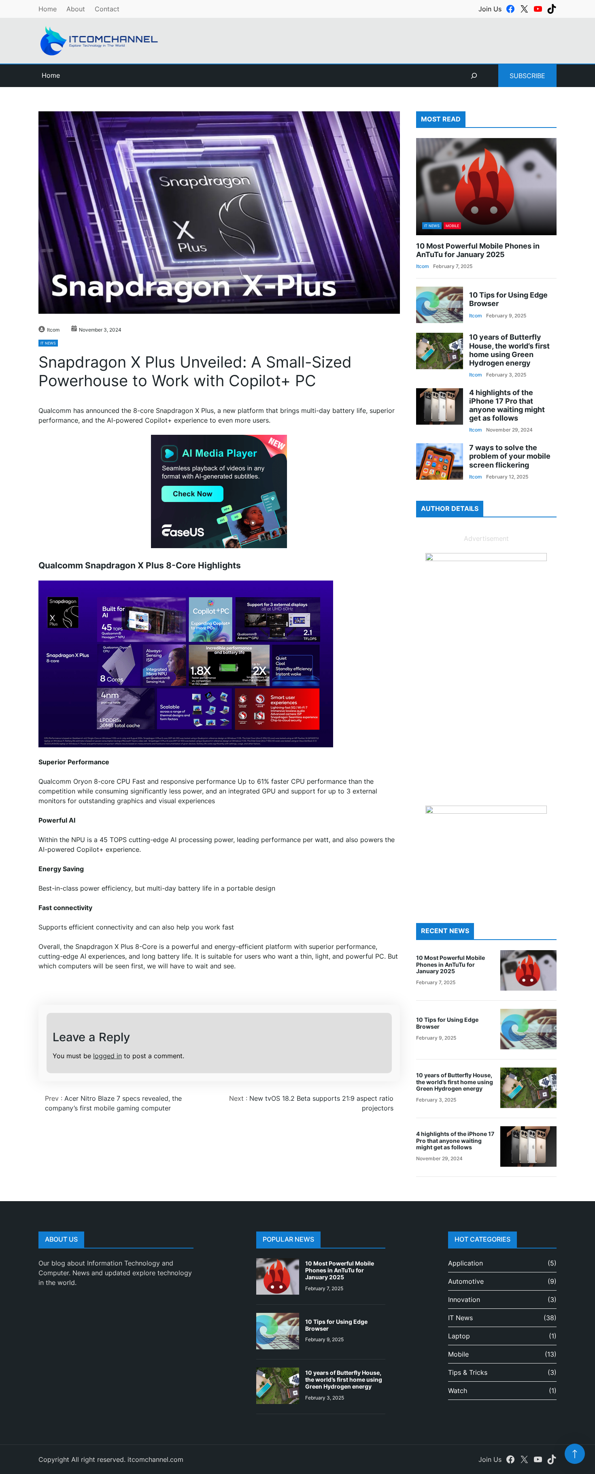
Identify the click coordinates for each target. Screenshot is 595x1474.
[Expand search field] (474, 75)
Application (465, 1263)
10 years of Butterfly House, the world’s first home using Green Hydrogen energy (509, 350)
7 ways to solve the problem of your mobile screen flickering (509, 456)
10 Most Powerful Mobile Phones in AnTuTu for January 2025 (478, 250)
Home (47, 9)
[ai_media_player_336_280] (219, 546)
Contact (107, 9)
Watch (457, 1391)
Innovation (464, 1299)
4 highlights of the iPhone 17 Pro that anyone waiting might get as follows (507, 405)
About (75, 9)
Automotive (466, 1281)
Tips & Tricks (467, 1372)
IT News (48, 343)
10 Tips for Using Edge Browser (508, 299)
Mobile (452, 225)
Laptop (459, 1336)
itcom (53, 330)
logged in (107, 1056)
